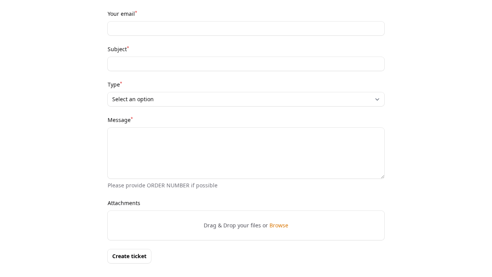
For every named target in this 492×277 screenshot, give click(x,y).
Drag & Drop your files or (246, 225)
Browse (278, 225)
